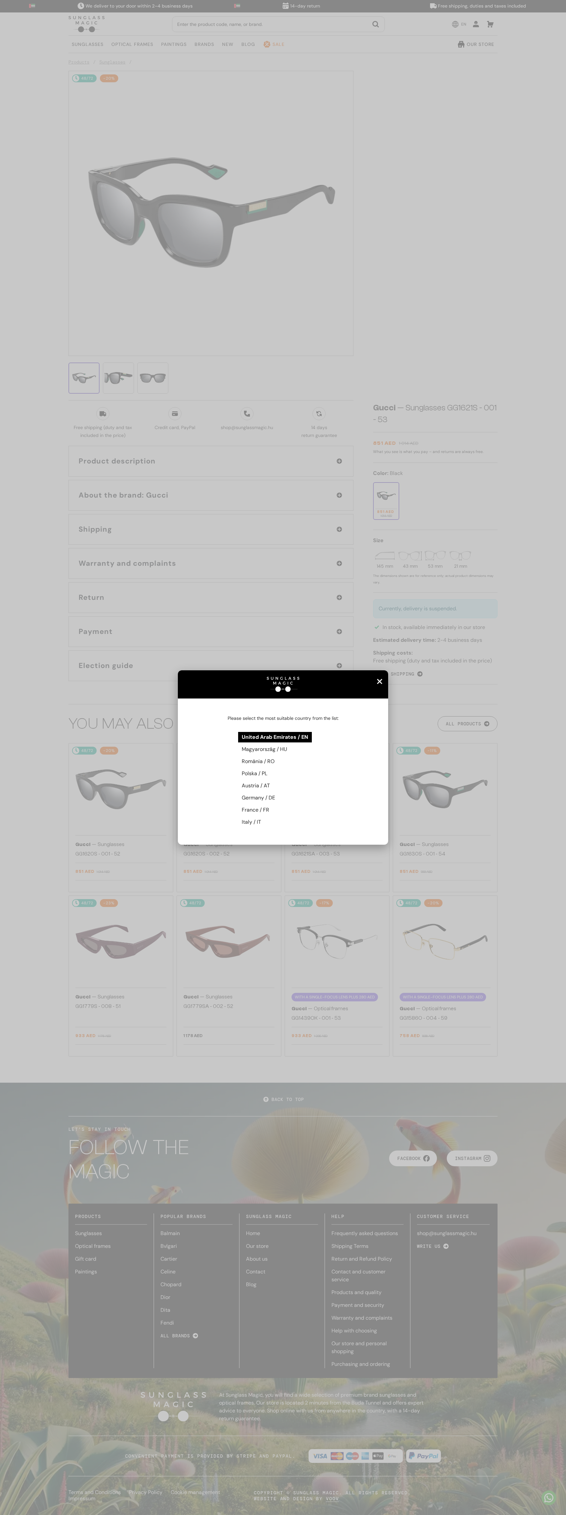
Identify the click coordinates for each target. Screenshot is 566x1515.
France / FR (255, 809)
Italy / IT (251, 821)
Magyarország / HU (264, 749)
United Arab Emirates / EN (275, 737)
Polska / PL (254, 773)
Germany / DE (258, 797)
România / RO (258, 761)
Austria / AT (256, 785)
